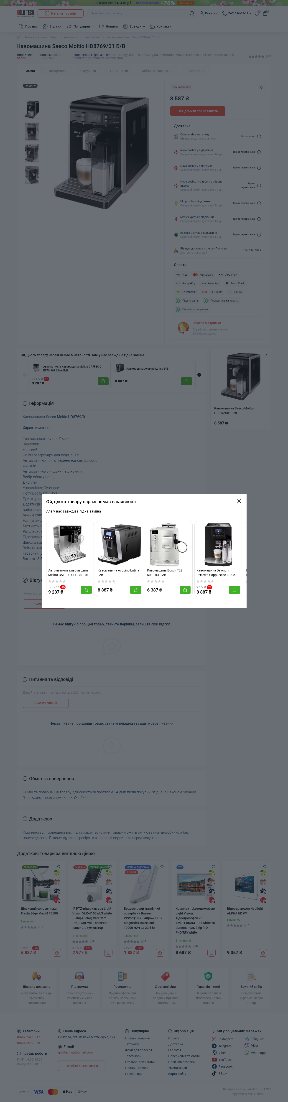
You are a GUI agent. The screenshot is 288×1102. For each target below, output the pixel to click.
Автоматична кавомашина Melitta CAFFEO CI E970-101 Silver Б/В (68, 573)
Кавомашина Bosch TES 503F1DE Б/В (164, 573)
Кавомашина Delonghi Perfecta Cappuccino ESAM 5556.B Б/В (215, 573)
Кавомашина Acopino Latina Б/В (118, 573)
